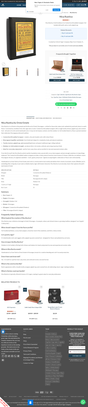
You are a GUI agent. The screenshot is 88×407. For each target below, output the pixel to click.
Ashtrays (54, 334)
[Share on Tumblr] (73, 107)
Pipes (62, 373)
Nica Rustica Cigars (76, 94)
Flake (47, 356)
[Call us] (80, 1)
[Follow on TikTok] (75, 1)
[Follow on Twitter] (9, 356)
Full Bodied (65, 97)
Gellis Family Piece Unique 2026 (33, 307)
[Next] (39, 38)
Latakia (58, 364)
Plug (54, 376)
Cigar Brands (68, 94)
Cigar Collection (64, 12)
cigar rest (48, 345)
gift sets (48, 359)
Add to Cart (57, 80)
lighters (47, 367)
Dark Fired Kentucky (51, 350)
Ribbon (47, 378)
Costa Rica (53, 348)
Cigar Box (56, 97)
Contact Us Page (28, 363)
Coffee (47, 348)
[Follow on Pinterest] (82, 1)
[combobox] (71, 351)
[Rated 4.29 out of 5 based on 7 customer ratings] (66, 20)
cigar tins (59, 345)
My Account (27, 337)
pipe (58, 373)
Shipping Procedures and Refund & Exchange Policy (32, 359)
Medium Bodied (72, 97)
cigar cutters (55, 342)
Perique (54, 373)
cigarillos (61, 342)
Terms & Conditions (74, 359)
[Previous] (4, 38)
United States (56, 381)
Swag (57, 378)
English (58, 353)
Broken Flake (58, 336)
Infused (53, 364)
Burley (47, 339)
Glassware (53, 359)
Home (19, 5)
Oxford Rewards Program (31, 347)
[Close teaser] (11, 405)
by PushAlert (31, 11)
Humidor (48, 364)
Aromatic (48, 334)
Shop (25, 5)
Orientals (48, 373)
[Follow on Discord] (85, 1)
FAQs (25, 341)
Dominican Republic (50, 353)
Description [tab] (30, 118)
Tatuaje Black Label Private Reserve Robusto (55, 308)
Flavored (52, 356)
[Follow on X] (77, 1)
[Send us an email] (79, 1)
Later (47, 10)
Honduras (48, 362)
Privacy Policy (27, 351)
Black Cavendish (50, 336)
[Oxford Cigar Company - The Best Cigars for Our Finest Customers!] (7, 5)
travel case (48, 381)
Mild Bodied (49, 370)
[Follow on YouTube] (84, 1)
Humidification (55, 362)
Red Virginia (60, 376)
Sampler (53, 378)
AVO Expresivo (11, 307)
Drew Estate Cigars (67, 100)
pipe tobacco (49, 376)
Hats (59, 359)
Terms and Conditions (29, 354)
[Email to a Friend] (64, 107)
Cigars (60, 97)
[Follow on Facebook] (72, 1)
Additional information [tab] (44, 118)
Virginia (48, 384)
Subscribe (56, 10)
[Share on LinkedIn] (70, 107)
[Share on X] (61, 107)
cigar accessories (55, 339)
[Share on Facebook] (58, 107)
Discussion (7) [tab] (57, 118)
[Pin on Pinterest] (67, 107)
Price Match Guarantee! (30, 344)
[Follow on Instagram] (74, 1)
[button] (81, 5)
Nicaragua (78, 97)
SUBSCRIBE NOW (77, 356)
